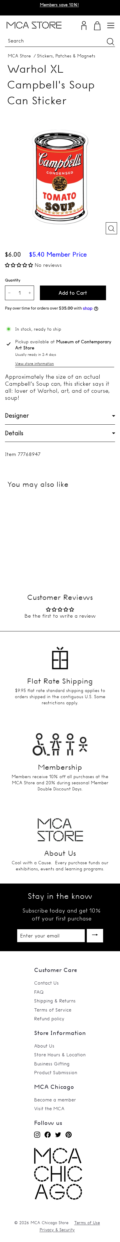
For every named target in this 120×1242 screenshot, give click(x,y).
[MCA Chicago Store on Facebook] (48, 1134)
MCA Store (19, 56)
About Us (44, 1046)
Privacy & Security (57, 1229)
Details (14, 433)
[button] (20, 265)
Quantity (12, 280)
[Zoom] (111, 228)
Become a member (55, 1100)
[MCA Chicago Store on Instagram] (37, 1134)
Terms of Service (52, 1010)
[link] (58, 1198)
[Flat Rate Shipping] (60, 655)
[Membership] (60, 741)
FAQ (39, 992)
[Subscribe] (95, 936)
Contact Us (46, 983)
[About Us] (60, 827)
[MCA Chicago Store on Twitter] (58, 1134)
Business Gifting (52, 1064)
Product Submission (55, 1072)
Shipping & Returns (55, 1001)
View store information (34, 363)
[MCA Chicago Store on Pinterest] (69, 1134)
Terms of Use (87, 1222)
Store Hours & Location (60, 1055)
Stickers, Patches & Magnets (66, 56)
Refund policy (49, 1018)
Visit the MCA (49, 1108)
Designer (17, 415)
